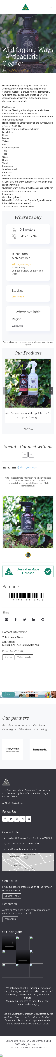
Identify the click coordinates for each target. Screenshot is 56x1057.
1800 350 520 (14, 843)
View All (28, 429)
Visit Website (18, 296)
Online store (27, 229)
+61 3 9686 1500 (30, 843)
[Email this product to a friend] (6, 619)
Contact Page (12, 896)
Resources (10, 919)
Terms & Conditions (19, 1047)
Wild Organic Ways (18, 70)
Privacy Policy (39, 1047)
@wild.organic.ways (27, 467)
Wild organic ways (21, 264)
